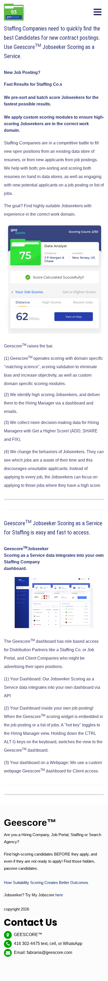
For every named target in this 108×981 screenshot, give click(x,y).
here (59, 895)
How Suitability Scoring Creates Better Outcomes (46, 882)
